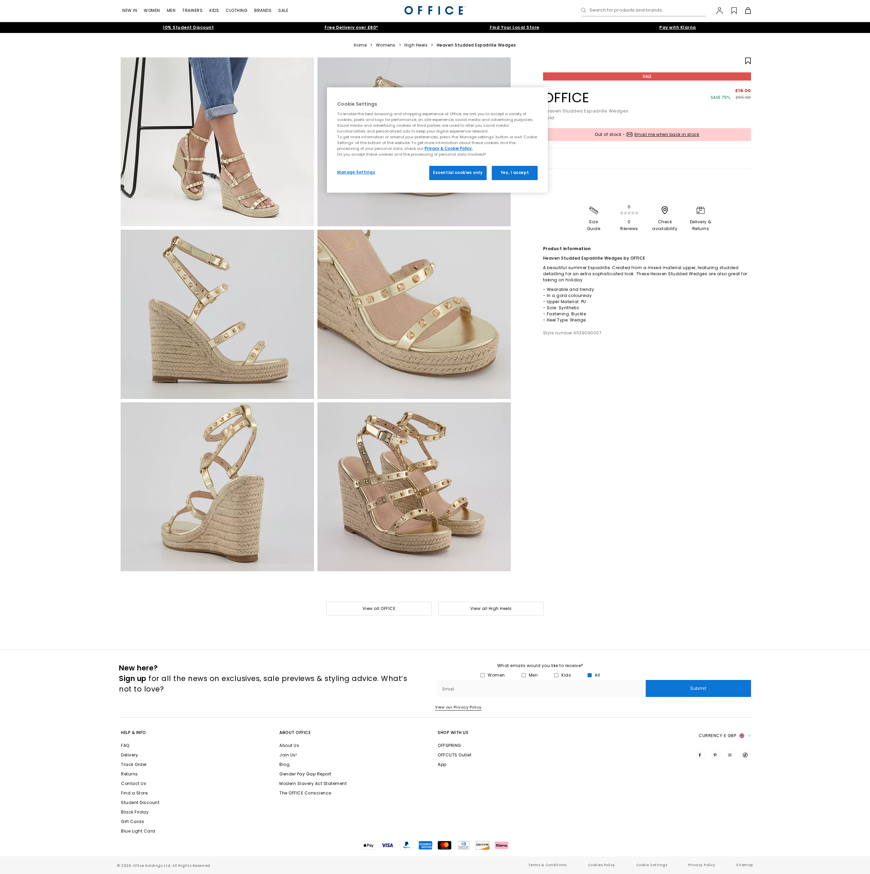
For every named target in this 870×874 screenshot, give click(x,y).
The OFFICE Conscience (305, 793)
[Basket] (744, 10)
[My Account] (716, 10)
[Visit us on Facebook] (701, 754)
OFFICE (566, 97)
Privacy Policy (701, 865)
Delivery (129, 755)
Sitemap (744, 865)
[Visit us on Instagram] (731, 754)
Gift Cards (132, 821)
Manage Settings (356, 172)
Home (360, 45)
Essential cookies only (458, 172)
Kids (214, 10)
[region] (437, 140)
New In (129, 10)
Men (171, 10)
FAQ (125, 745)
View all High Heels (491, 608)
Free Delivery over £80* (351, 27)
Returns (129, 774)
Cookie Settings (651, 865)
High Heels (416, 45)
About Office (295, 732)
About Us (289, 745)
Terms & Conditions (547, 865)
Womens (386, 45)
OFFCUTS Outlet (454, 755)
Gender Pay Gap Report (305, 774)
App (442, 764)
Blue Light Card (138, 831)
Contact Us (133, 783)
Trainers (192, 10)
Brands (263, 10)
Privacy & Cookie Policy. (448, 148)
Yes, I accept (515, 172)
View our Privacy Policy (458, 707)
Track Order (134, 764)
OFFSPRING (449, 745)
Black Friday (135, 812)
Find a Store (134, 793)
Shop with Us (453, 732)
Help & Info (133, 732)
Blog (284, 764)
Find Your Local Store (514, 27)
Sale (283, 10)
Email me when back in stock (666, 134)
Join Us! (288, 755)
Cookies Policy (601, 865)
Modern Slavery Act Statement (313, 783)
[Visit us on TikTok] (746, 754)
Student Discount (140, 802)
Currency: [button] (717, 735)
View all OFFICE (379, 608)
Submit (698, 688)
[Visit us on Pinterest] (716, 754)
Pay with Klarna (677, 27)
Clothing (236, 10)
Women (152, 10)
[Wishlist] (730, 10)
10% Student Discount (188, 27)
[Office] (435, 10)
